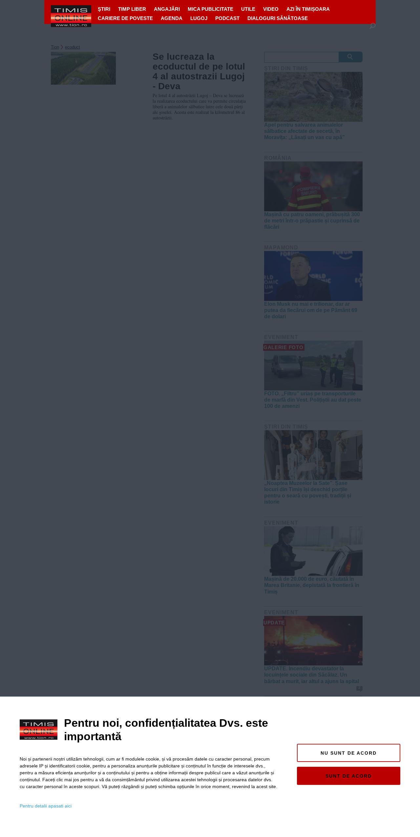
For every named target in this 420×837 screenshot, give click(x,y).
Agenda (171, 18)
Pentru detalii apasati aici (46, 805)
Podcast (227, 18)
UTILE (248, 9)
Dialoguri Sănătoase (277, 18)
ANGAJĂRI (167, 9)
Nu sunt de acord (349, 753)
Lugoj (198, 18)
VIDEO (271, 9)
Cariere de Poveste (125, 18)
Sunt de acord (349, 776)
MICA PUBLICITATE (210, 9)
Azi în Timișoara (308, 9)
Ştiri (104, 9)
